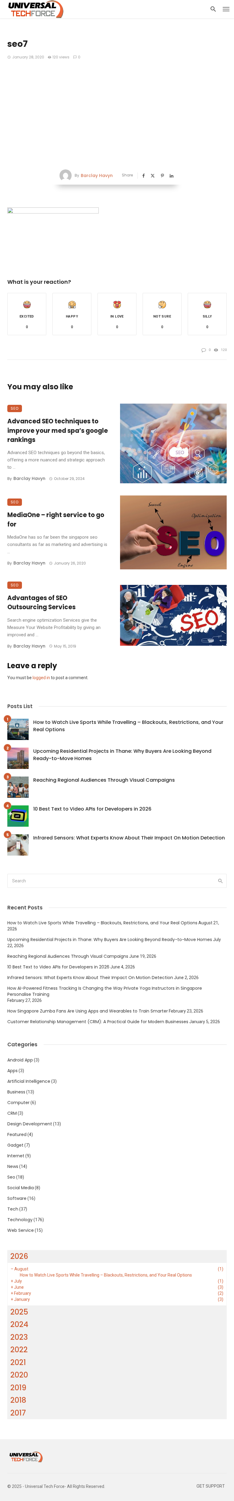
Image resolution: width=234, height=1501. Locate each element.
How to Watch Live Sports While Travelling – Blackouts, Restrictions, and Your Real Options (128, 726)
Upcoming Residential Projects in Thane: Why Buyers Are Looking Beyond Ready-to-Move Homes (122, 755)
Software (17, 1198)
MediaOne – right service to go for (55, 519)
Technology (20, 1220)
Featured (17, 1134)
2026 (19, 1256)
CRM (12, 1113)
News (12, 1166)
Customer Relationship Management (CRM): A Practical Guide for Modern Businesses (97, 1022)
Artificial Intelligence (28, 1081)
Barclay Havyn (97, 175)
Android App (20, 1060)
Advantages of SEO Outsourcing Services (41, 602)
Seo (15, 408)
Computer (18, 1103)
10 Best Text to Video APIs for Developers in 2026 (92, 808)
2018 (18, 1400)
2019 (18, 1388)
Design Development (29, 1124)
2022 (19, 1350)
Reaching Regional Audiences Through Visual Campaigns (104, 780)
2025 (19, 1312)
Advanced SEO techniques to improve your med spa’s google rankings (57, 430)
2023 (19, 1337)
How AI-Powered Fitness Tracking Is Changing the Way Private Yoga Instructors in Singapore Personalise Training (104, 991)
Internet (15, 1156)
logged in (41, 677)
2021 (18, 1362)
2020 (19, 1375)
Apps (12, 1071)
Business (16, 1092)
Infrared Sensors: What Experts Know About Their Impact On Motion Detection (129, 837)
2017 (18, 1413)
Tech (12, 1209)
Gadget (15, 1145)
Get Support (211, 1486)
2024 (19, 1324)
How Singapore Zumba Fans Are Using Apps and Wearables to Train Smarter (87, 1011)
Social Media (20, 1188)
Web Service (20, 1230)
